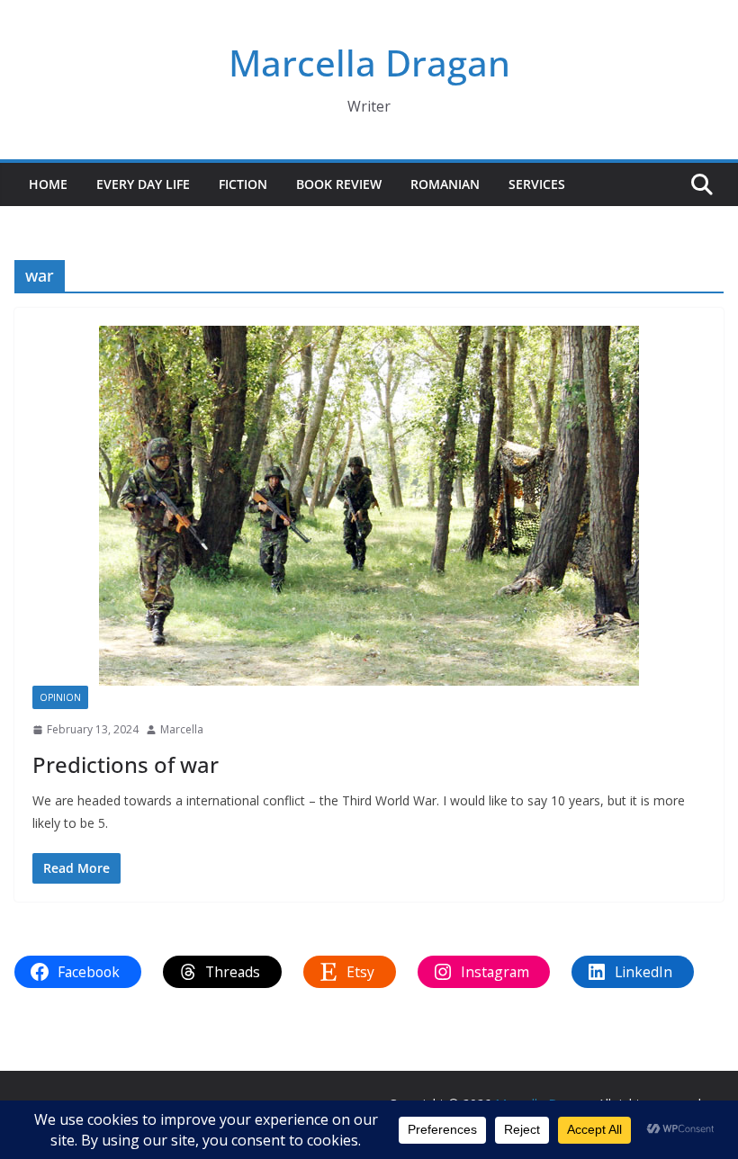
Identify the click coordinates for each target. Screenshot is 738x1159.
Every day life (143, 184)
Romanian (445, 184)
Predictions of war (125, 764)
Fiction (243, 184)
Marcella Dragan (369, 62)
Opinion (60, 697)
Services (536, 184)
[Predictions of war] (369, 506)
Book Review (339, 184)
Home (48, 184)
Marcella (181, 729)
